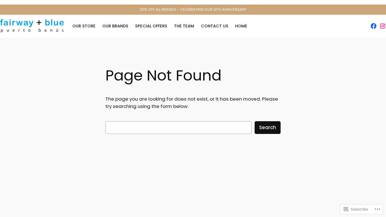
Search (267, 127)
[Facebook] (373, 26)
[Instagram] (382, 26)
